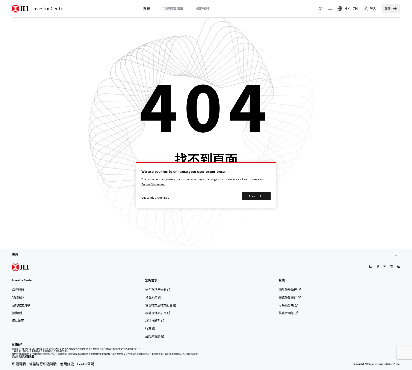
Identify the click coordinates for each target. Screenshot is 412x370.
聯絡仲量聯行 (288, 297)
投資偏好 (18, 313)
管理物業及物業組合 (158, 305)
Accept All (256, 196)
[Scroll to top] (396, 256)
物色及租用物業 (155, 290)
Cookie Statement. (153, 184)
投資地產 (151, 297)
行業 (148, 328)
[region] (206, 185)
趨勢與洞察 (152, 336)
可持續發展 (286, 305)
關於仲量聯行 (288, 290)
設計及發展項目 (155, 313)
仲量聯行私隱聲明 (43, 364)
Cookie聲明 (85, 364)
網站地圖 (18, 321)
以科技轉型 (152, 321)
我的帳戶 (18, 297)
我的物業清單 (21, 305)
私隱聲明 (19, 364)
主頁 (15, 254)
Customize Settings (155, 197)
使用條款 (67, 364)
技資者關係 (286, 313)
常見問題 (18, 290)
